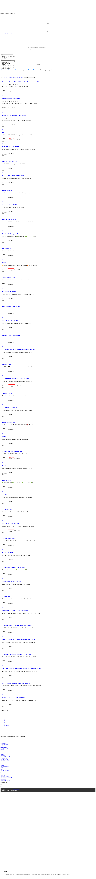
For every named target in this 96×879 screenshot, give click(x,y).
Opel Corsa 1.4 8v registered (10, 233)
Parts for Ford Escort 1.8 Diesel (10, 204)
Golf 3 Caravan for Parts (9, 219)
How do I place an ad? (5, 756)
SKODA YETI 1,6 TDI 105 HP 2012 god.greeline (15, 610)
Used (30, 70)
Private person (8, 77)
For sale (4, 70)
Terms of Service (4, 748)
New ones (36, 70)
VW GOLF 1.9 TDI (7, 393)
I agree (91, 872)
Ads (4, 77)
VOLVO (4, 436)
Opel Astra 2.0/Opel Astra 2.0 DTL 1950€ (13, 175)
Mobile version (16, 789)
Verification (3, 755)
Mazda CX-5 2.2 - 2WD (8, 277)
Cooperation (3, 779)
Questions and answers (5, 780)
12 (4, 722)
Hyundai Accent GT (7, 190)
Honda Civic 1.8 (6, 480)
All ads (2, 765)
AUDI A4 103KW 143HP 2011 (10, 407)
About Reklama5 (4, 744)
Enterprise (14, 77)
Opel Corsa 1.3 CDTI (7, 552)
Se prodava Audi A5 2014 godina (11, 98)
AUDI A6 (4, 494)
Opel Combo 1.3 (6, 248)
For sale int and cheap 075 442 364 (11, 581)
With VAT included (57, 70)
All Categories (4, 767)
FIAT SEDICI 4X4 (7, 509)
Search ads (3, 775)
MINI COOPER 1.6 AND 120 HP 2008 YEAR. (14, 697)
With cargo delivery (45, 70)
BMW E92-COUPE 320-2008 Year (11, 335)
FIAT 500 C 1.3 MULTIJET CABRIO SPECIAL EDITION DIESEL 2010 (21, 668)
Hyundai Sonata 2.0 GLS (8, 422)
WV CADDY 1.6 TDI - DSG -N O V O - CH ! (14, 115)
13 (4, 724)
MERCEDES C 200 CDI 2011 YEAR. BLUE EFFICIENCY (18, 625)
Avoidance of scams (5, 776)
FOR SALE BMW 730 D (8, 538)
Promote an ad (4, 758)
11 (4, 721)
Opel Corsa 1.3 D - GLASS (9, 291)
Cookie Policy (21, 876)
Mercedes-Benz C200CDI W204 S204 (12, 451)
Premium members (5, 770)
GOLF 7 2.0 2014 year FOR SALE (11, 306)
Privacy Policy (4, 747)
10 (4, 720)
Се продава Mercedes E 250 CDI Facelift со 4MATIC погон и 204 (20, 81)
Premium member (4, 759)
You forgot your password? (6, 777)
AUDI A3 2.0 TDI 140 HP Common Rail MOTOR (15, 378)
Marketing (3, 745)
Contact (2, 749)
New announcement (5, 766)
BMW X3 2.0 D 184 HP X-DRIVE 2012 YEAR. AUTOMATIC (18, 639)
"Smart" (4, 262)
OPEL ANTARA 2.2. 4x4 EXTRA (11, 146)
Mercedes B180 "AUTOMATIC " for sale (13, 567)
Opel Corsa (5, 465)
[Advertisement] (38, 74)
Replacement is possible (21, 70)
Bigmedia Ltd (3, 743)
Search (2, 13)
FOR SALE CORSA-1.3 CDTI (10, 320)
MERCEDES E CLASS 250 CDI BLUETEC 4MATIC (16, 654)
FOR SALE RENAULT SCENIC (10, 523)
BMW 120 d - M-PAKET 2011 (10, 161)
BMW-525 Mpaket (7, 364)
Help (2, 769)
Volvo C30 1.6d (6, 596)
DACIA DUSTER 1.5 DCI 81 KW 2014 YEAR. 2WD (16, 683)
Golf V (3, 132)
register (2, 754)
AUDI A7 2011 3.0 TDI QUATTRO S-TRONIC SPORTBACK (18, 349)
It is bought (11, 70)
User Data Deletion (5, 760)
